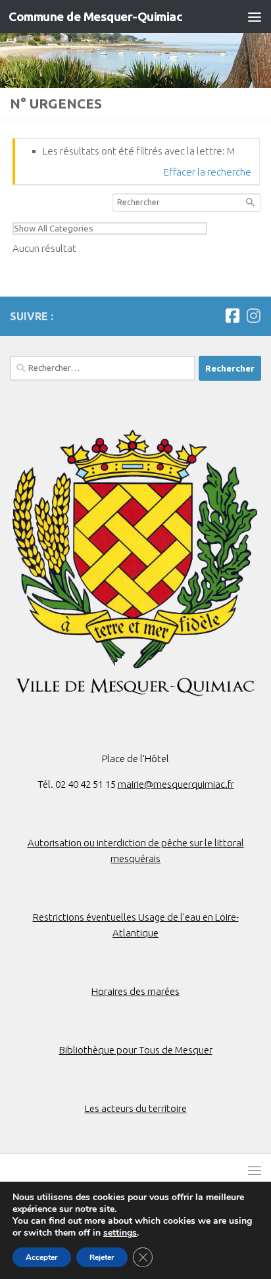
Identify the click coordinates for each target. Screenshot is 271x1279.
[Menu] (254, 16)
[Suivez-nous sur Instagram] (253, 316)
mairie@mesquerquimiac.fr (176, 784)
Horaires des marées (135, 991)
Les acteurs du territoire (136, 1108)
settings (120, 1233)
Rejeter (101, 1257)
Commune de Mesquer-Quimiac (95, 16)
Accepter (42, 1257)
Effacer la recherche (207, 172)
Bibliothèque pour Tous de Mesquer (135, 1049)
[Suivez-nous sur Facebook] (232, 316)
